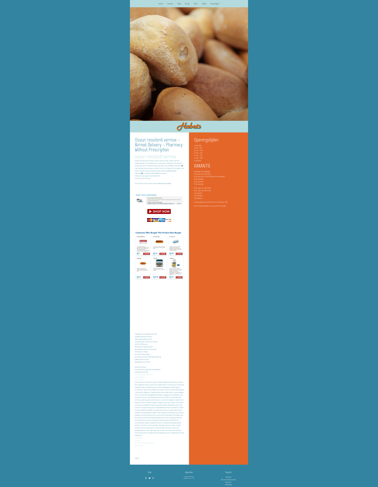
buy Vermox (138, 438)
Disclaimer (228, 482)
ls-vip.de (137, 440)
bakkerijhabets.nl (140, 377)
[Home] (189, 126)
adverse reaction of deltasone (144, 375)
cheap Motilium (139, 380)
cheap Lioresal (139, 445)
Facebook (228, 477)
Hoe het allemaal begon (228, 480)
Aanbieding (228, 485)
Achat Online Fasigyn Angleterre (144, 443)
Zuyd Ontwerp (192, 478)
